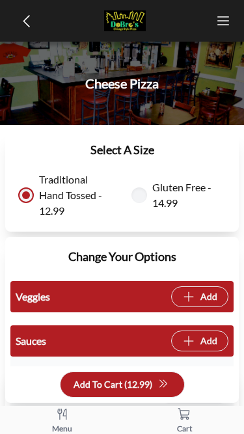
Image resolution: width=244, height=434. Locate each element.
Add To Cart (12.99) (113, 384)
